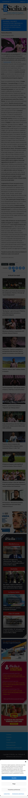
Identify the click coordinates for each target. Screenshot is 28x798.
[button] (25, 761)
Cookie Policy (7, 793)
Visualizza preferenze (14, 789)
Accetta (14, 778)
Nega (13, 784)
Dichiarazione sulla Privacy (18, 793)
